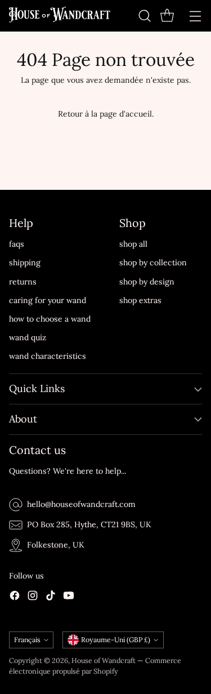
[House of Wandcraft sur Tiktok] (50, 597)
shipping (25, 262)
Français (27, 639)
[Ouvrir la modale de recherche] (144, 15)
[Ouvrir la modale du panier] (166, 15)
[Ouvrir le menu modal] (194, 15)
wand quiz (27, 337)
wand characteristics (47, 356)
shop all (133, 244)
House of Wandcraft (103, 660)
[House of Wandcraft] (59, 15)
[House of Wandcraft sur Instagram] (32, 597)
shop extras (140, 300)
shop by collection (153, 262)
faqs (16, 244)
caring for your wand (47, 300)
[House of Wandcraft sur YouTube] (68, 597)
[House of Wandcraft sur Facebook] (14, 597)
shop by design (146, 282)
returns (23, 282)
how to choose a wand (50, 319)
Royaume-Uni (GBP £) (115, 639)
